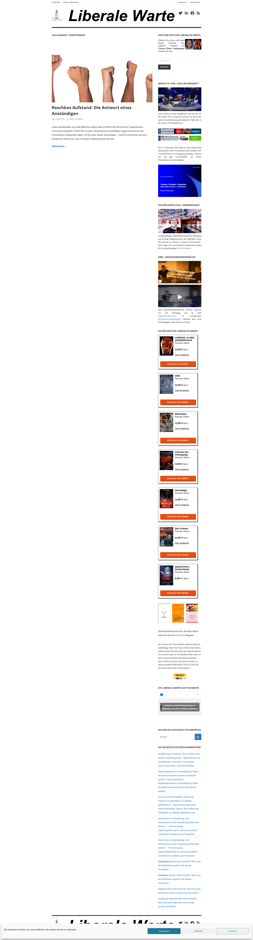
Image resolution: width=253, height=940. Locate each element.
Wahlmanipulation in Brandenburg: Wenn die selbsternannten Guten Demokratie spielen (178, 787)
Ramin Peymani (76, 119)
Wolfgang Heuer (166, 898)
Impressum (182, 2)
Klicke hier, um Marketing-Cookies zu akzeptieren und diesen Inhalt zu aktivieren (180, 707)
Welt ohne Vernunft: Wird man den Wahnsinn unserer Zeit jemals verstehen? (179, 865)
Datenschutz (195, 2)
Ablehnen (198, 931)
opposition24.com (167, 316)
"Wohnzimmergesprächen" (169, 319)
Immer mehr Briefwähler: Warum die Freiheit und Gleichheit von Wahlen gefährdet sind (178, 809)
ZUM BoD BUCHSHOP (178, 364)
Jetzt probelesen (182, 355)
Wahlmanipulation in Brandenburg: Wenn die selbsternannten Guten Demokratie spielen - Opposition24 (178, 775)
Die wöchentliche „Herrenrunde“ (179, 205)
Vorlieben (232, 931)
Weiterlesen (58, 146)
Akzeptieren (164, 931)
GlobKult (180, 635)
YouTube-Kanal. (184, 248)
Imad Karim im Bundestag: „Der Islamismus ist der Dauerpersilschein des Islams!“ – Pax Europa (178, 822)
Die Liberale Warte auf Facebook (178, 687)
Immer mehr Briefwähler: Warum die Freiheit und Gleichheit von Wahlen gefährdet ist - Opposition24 (176, 801)
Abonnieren (164, 67)
